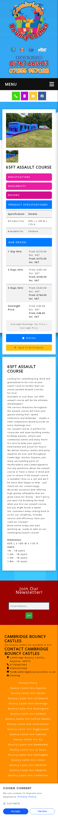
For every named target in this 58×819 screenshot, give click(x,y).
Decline (42, 811)
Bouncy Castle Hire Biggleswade (28, 729)
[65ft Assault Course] (29, 130)
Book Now (31, 338)
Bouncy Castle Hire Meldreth (28, 765)
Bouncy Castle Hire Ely (28, 739)
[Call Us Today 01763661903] (29, 63)
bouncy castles (29, 450)
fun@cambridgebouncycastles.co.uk (33, 671)
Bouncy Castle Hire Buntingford (28, 708)
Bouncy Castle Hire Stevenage (28, 703)
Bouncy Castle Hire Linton (28, 759)
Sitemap (15, 675)
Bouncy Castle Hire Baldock (28, 713)
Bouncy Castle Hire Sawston (28, 734)
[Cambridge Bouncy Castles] (29, 21)
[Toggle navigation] (51, 84)
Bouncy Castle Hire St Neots (28, 749)
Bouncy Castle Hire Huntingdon (28, 754)
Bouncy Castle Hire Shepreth (28, 770)
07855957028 (18, 668)
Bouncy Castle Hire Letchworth (28, 698)
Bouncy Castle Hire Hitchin (28, 693)
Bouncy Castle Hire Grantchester (28, 724)
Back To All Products (30, 347)
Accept (15, 811)
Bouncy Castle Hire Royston (28, 688)
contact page (31, 486)
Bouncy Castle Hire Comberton (28, 775)
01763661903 (18, 664)
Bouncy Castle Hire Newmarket (28, 744)
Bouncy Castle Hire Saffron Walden (28, 718)
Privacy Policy (28, 682)
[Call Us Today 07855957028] (29, 70)
